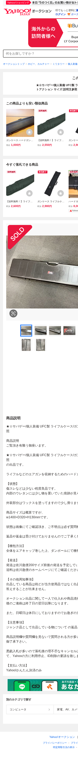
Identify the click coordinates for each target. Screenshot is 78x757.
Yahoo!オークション (62, 736)
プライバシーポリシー (55, 742)
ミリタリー (59, 64)
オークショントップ (14, 64)
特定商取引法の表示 (64, 747)
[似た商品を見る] (13, 313)
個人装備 (72, 64)
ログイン (60, 14)
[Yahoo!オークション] (28, 9)
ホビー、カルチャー (38, 64)
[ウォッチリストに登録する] (29, 132)
